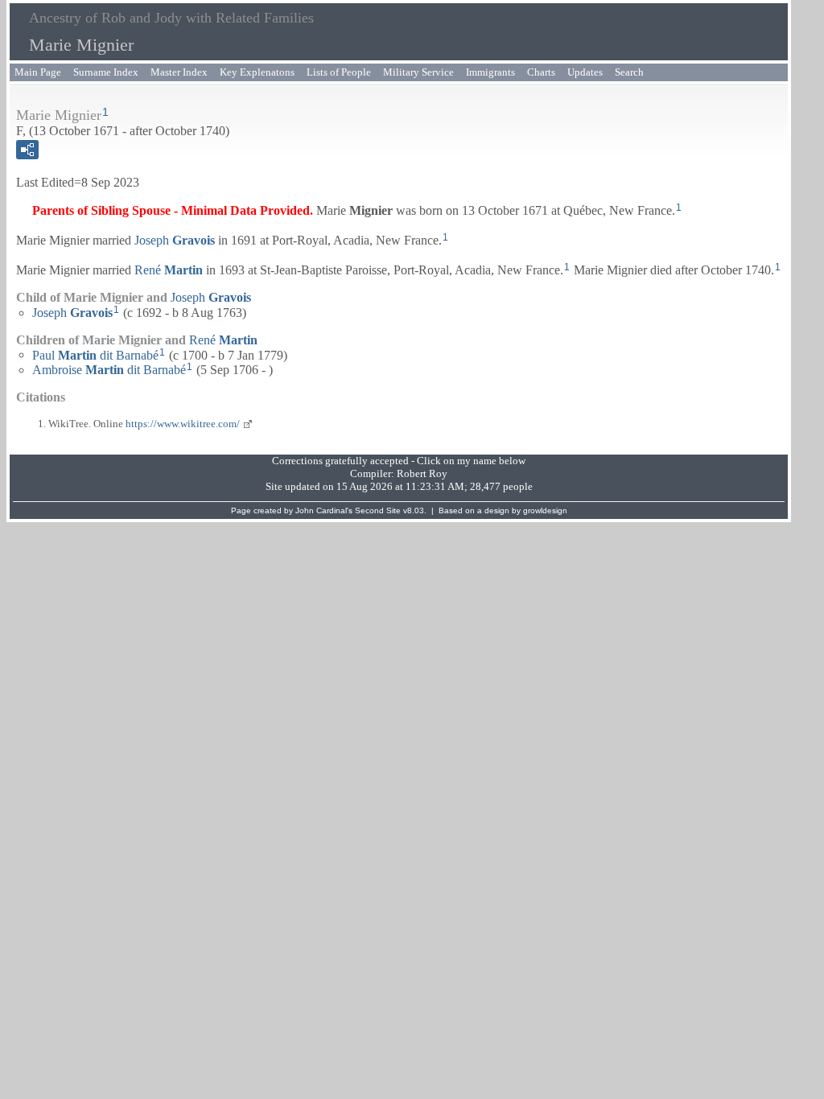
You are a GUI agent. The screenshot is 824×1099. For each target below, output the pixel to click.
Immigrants (490, 72)
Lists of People (339, 72)
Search (629, 72)
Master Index (179, 72)
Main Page (37, 72)
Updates (585, 72)
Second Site (378, 510)
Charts (541, 72)
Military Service (418, 72)
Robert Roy (422, 473)
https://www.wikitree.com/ (183, 424)
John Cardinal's (323, 510)
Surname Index (105, 72)
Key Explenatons (257, 72)
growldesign (545, 510)
